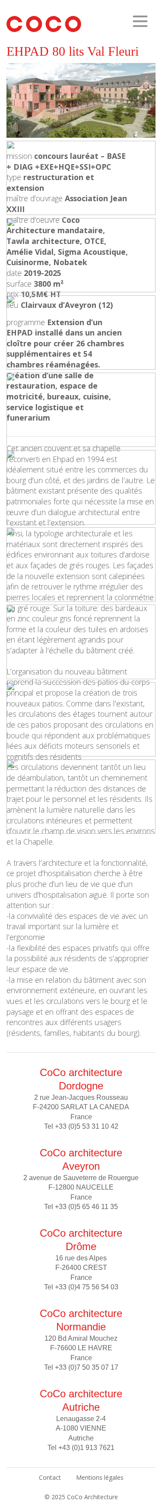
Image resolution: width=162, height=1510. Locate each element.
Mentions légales (100, 1477)
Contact (50, 1477)
